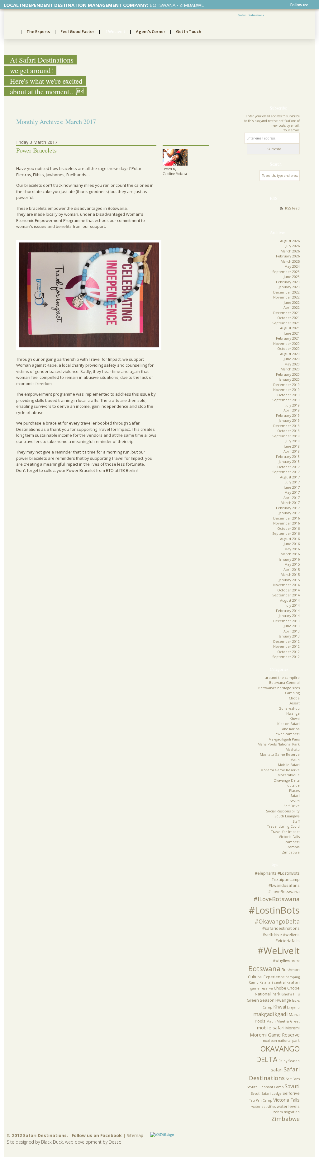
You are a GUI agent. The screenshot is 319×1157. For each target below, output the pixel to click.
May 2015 (292, 564)
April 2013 (291, 631)
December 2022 (286, 292)
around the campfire (282, 677)
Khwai (295, 718)
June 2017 (292, 487)
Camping (292, 692)
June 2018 (292, 446)
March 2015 (290, 574)
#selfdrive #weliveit (281, 934)
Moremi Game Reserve (280, 770)
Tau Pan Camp (260, 1100)
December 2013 (286, 620)
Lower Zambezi (287, 733)
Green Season (260, 1000)
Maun (295, 759)
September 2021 (286, 323)
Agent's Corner (150, 31)
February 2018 (288, 456)
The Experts (38, 31)
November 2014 (286, 584)
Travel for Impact (285, 831)
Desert (294, 703)
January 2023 (289, 287)
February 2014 (288, 610)
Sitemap (135, 1135)
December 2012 (286, 641)
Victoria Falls (289, 836)
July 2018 (292, 441)
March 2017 (290, 502)
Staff (296, 821)
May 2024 (292, 266)
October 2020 (288, 348)
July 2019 (292, 405)
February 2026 (288, 256)
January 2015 (289, 579)
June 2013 (292, 625)
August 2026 (290, 240)
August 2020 (290, 353)
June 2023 (292, 276)
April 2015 (291, 569)
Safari (295, 795)
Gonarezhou (289, 708)
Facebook (311, 4)
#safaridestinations (281, 928)
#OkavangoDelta (277, 921)
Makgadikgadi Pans (284, 739)
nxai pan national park (281, 1040)
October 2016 (288, 528)
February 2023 (288, 282)
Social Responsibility (283, 811)
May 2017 (292, 492)
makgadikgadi (270, 1014)
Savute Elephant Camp (265, 1087)
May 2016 (292, 549)
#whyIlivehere (286, 960)
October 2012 (288, 651)
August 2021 (290, 328)
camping (293, 977)
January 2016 (289, 559)
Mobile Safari (289, 764)
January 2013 (289, 636)
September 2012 (286, 656)
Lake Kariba (290, 729)
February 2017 (288, 508)
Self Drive (291, 805)
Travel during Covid (283, 826)
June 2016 (292, 543)
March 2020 (290, 369)
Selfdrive (291, 1093)
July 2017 (292, 482)
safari (277, 1069)
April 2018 (291, 451)
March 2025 (290, 261)
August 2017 (290, 477)
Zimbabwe (291, 852)
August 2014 (290, 600)
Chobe (294, 698)
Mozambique (289, 775)
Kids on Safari (288, 723)
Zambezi (292, 842)
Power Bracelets (36, 150)
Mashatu (293, 749)
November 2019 (286, 389)
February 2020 (288, 374)
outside (293, 785)
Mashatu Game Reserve (280, 754)
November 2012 (286, 646)
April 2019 (291, 410)
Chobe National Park (277, 991)
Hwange (293, 713)
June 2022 (292, 302)
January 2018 (289, 461)
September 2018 (286, 436)
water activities (263, 1106)
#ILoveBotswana (277, 899)
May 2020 (292, 364)
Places (294, 790)
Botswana (264, 968)
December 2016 (286, 518)
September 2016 (286, 533)
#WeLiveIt (115, 31)
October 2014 (288, 590)
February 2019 (288, 415)
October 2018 (288, 430)
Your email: (291, 130)
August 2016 (290, 538)
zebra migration (286, 1112)
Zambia (293, 846)
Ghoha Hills (290, 994)
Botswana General (284, 682)
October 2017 (288, 466)
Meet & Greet (288, 1021)
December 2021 (286, 312)
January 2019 (289, 420)
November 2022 (286, 297)
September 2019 (286, 399)
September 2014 (286, 595)
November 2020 (286, 343)
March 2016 (290, 554)
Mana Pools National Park (279, 744)
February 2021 (288, 338)
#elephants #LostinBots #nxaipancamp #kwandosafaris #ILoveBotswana (277, 882)
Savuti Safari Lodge (266, 1093)
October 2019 (288, 395)
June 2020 (292, 358)
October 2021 (288, 317)
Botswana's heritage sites (279, 687)
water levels (288, 1106)
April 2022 (291, 307)
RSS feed (292, 208)
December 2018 (286, 425)
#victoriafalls (287, 940)
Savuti (295, 800)
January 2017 (289, 512)
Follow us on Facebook (97, 1135)
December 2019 (286, 384)
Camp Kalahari (261, 982)
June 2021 (292, 333)
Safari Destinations (251, 15)
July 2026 (292, 245)
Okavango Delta (287, 780)
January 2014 (289, 615)
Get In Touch (188, 31)
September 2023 (286, 271)
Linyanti (293, 1007)
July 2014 (292, 605)
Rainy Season (289, 1061)
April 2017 (291, 497)
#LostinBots (274, 910)
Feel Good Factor (77, 31)
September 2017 (286, 471)
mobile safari (270, 1027)
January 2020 (289, 379)
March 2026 (290, 251)
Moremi (292, 1028)
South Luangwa (287, 816)
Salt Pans (293, 1079)
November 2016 (286, 523)
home (12, 31)
